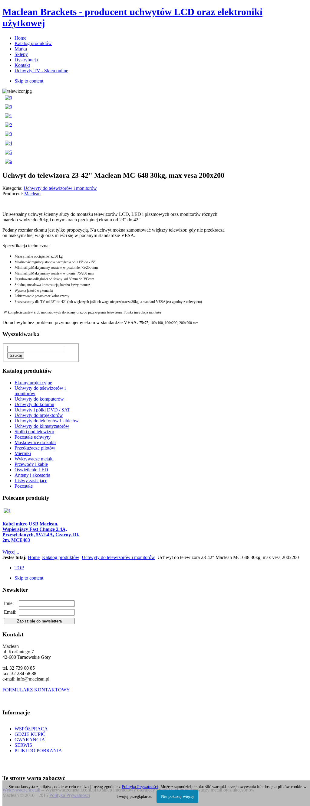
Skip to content (29, 80)
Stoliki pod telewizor (34, 431)
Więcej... (10, 551)
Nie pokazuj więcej (177, 796)
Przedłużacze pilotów (35, 447)
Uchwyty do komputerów (39, 398)
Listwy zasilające (31, 480)
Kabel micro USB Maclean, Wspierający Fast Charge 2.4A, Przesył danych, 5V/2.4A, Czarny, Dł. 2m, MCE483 (40, 532)
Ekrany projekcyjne (33, 382)
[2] (8, 125)
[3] (8, 134)
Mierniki (23, 453)
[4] (8, 143)
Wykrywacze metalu (34, 458)
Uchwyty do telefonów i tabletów (47, 420)
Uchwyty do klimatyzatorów (42, 426)
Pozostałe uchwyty (33, 437)
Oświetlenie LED (31, 469)
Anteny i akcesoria (32, 475)
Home (34, 557)
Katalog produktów (60, 557)
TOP (19, 567)
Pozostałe (24, 486)
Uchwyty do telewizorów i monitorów (118, 557)
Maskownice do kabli (35, 442)
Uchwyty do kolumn (34, 404)
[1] (8, 116)
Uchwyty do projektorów (39, 415)
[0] (8, 97)
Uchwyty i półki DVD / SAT (42, 409)
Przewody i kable (31, 464)
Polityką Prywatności (140, 787)
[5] (8, 152)
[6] (8, 161)
